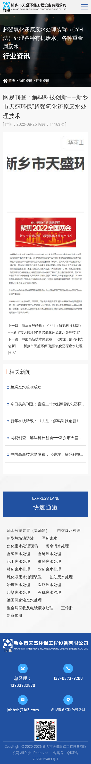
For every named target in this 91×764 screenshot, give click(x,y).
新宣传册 (14, 615)
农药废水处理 (49, 569)
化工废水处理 (18, 561)
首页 (11, 80)
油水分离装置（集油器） (28, 530)
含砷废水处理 (49, 553)
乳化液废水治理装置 (24, 577)
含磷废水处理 (18, 553)
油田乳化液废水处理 (24, 600)
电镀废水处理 (69, 530)
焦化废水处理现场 (22, 546)
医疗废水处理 (49, 584)
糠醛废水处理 (49, 561)
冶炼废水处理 (18, 584)
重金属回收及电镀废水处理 (30, 608)
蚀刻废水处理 (61, 577)
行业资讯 (42, 80)
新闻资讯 (25, 80)
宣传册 (67, 608)
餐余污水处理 (57, 546)
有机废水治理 (49, 592)
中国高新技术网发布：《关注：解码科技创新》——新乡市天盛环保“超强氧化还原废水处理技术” (45, 346)
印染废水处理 (18, 592)
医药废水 (49, 538)
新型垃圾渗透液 (20, 538)
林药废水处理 (18, 569)
